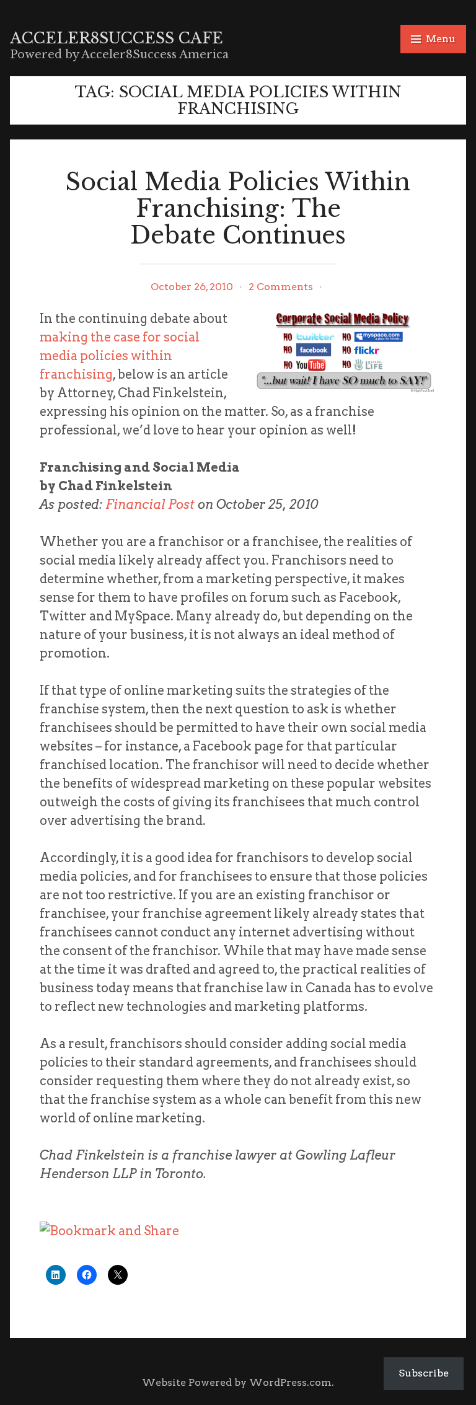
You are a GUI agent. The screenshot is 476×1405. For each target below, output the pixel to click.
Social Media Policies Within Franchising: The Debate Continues (238, 208)
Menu (441, 39)
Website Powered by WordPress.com (237, 1382)
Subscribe (424, 1373)
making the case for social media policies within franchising (120, 356)
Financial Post (150, 504)
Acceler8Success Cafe (116, 38)
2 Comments (281, 287)
